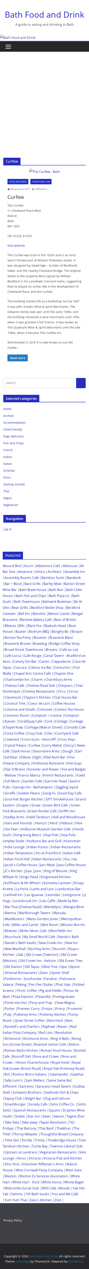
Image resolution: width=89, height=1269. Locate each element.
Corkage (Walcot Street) (44, 727)
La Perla (22, 889)
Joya (28, 871)
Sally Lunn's (14, 1080)
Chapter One (63, 673)
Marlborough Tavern (35, 913)
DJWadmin (41, 189)
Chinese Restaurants (39, 691)
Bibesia (10, 625)
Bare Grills (32, 583)
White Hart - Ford (25, 1182)
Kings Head (29, 877)
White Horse (51, 1182)
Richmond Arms (35, 1038)
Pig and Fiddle (50, 990)
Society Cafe (38, 1104)
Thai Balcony (26, 1128)
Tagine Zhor (76, 1116)
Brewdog (40, 643)
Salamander (58, 1074)
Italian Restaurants (47, 859)
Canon (44, 661)
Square (54, 1110)
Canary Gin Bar (25, 661)
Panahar (50, 978)
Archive (8, 416)
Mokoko (11, 930)
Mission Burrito (73, 924)
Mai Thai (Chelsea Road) (23, 907)
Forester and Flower (43, 769)
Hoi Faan (11, 829)
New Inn (71, 942)
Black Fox (34, 625)
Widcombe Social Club (22, 1188)
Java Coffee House (72, 865)
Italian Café (72, 853)
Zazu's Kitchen (41, 1200)
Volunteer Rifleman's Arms (43, 1164)
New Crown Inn (51, 942)
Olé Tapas (32, 966)
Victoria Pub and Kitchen (62, 1158)
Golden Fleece (29, 793)
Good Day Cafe (70, 793)
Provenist (74, 1008)
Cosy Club (34, 733)
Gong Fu (49, 793)
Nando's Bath (68, 936)
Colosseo (45, 709)
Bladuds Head (55, 625)
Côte (48, 733)
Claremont (13, 697)
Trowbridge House (61, 1140)
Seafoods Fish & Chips (61, 1092)
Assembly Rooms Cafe (22, 577)
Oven (44, 972)
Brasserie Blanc (61, 637)
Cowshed (12, 739)
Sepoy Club (13, 1098)
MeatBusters (14, 919)
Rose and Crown (46, 1056)
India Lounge (15, 847)
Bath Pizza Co (59, 595)
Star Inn (34, 1116)
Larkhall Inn (14, 894)
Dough (68, 751)
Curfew (15, 196)
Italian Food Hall (17, 859)
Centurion (62, 667)
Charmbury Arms (58, 679)
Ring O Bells (60, 1038)
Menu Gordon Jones (42, 919)
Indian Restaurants (66, 847)
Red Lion (46, 1032)
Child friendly (12, 429)
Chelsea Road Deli (41, 685)
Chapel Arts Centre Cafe (32, 673)
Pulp (8, 1014)
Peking (21, 984)
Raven (62, 1026)
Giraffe (10, 793)
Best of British (65, 619)
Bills (21, 625)
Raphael (48, 1026)
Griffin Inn (67, 811)
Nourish (59, 949)
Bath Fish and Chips (31, 595)
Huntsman (72, 841)
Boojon (77, 631)
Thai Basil (46, 1128)
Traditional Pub (41, 181)
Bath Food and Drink (44, 14)
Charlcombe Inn (17, 679)
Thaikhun (63, 1128)
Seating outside (14, 484)
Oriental (9, 471)
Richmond (12, 1038)
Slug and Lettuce (57, 1098)
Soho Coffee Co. (62, 1104)
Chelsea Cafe (14, 685)
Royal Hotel (60, 1062)
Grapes (23, 805)
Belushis (39, 613)
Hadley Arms (14, 817)
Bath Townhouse (27, 601)
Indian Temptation (19, 853)
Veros (21, 1158)
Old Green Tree (70, 960)
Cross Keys (66, 739)
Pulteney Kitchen (53, 1014)
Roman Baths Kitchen (21, 1050)
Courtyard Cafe (67, 733)
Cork (48, 721)
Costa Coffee (14, 733)
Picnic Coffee (27, 990)
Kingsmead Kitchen (56, 877)
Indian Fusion (37, 847)
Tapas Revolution (53, 1122)
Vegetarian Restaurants (58, 1152)
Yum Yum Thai (16, 1200)
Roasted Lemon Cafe (50, 1044)
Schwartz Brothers (27, 1092)
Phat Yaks (63, 984)
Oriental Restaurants (21, 972)
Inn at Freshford (48, 853)
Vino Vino (12, 1164)
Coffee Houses (64, 703)
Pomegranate (64, 996)
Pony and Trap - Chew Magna (52, 1002)
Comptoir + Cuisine (47, 715)
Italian (7, 464)
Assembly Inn (74, 571)
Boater (21, 631)
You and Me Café (65, 1194)
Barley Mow (52, 583)
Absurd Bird (12, 566)
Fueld (80, 775)
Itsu (67, 859)
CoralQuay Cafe (30, 721)
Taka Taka (12, 1122)
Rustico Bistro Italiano (30, 1074)
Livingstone (72, 894)
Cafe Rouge (32, 655)
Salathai (77, 1074)
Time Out (12, 1140)
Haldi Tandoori (38, 817)
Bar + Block (13, 583)
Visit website (16, 245)
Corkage (61, 721)
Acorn (28, 566)
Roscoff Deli (21, 1056)
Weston (11, 1176)
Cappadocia (61, 661)
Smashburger (15, 1104)
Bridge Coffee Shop (65, 643)
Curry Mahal (52, 745)
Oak (20, 954)
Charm (37, 679)
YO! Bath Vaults (37, 1194)
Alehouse (70, 566)
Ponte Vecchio (16, 1002)
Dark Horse (21, 751)
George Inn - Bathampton (33, 787)
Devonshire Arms (46, 751)
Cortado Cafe (75, 727)
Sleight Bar (33, 1098)
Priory (60, 1008)
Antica (40, 571)
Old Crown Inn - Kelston (37, 960)
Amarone (25, 571)
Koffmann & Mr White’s (23, 883)
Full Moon (12, 781)
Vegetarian (10, 505)
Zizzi (58, 1200)
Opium (74, 966)
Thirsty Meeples (25, 1134)
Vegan (7, 498)
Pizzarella (43, 996)
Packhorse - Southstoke (23, 978)
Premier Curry (28, 1008)
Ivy (75, 859)
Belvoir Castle (58, 613)
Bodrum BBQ (39, 631)
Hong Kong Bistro (27, 835)
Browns (52, 649)
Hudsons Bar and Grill (44, 841)
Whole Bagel (73, 1182)
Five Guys (74, 763)
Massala (59, 913)
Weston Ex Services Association (43, 1176)
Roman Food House (56, 1050)
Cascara (20, 667)
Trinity (40, 1140)
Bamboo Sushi (53, 577)
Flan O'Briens (15, 769)
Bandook (74, 577)
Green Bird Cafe (55, 805)
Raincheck (55, 1020)
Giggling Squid (67, 787)
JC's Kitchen (14, 871)
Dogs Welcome (13, 436)
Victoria (35, 1158)
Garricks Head (56, 781)
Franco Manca (29, 775)
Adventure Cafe (48, 566)
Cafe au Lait (69, 649)
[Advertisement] (44, 98)
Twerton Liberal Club (66, 1146)
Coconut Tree (15, 703)
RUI (7, 1074)
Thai (6, 491)
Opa (63, 966)
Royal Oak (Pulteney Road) (64, 1068)
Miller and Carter (25, 924)
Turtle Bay (40, 1146)
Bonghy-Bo (60, 631)
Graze (36, 805)
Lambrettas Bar (69, 889)
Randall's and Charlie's (22, 1026)
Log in (7, 529)
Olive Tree (50, 966)
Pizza (6, 477)
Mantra (10, 913)
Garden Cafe (32, 781)
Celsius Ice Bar (40, 667)
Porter (10, 1008)
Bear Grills (20, 607)
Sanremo (26, 1086)
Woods (64, 1188)
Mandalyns (52, 907)
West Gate (74, 1170)
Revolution (63, 1032)
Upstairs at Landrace (21, 1152)
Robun (74, 1044)
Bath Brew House (32, 589)
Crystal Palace (15, 745)
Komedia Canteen (57, 883)
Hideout (66, 823)
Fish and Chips (13, 443)
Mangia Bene (74, 907)
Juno (37, 871)
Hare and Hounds (18, 823)
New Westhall (15, 949)
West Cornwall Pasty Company (39, 1170)
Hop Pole (51, 835)
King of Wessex (55, 871)
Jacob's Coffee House (21, 865)
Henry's (41, 823)
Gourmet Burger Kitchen (24, 799)
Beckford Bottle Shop (47, 607)
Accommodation (14, 423)
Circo (62, 691)
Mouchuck (13, 936)
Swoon (58, 1116)
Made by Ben (68, 901)
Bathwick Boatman (56, 601)
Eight (37, 757)
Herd (54, 823)
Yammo (17, 1194)
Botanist (40, 637)
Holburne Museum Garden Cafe (46, 829)
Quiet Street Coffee (29, 1020)
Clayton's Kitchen (37, 697)
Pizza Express (23, 996)
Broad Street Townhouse (24, 649)
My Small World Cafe (39, 936)
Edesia (25, 757)
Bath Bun (56, 589)
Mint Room (49, 924)
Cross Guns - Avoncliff (39, 739)
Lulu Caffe (47, 901)
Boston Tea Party (18, 637)
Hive (79, 823)
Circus (73, 691)
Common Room (17, 715)
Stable (20, 1116)
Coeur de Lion (39, 703)
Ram (69, 1020)
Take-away (29, 1122)
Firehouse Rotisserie (48, 763)
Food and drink (18, 181)
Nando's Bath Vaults (20, 942)
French (8, 450)
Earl (79, 751)
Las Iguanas (34, 894)
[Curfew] (44, 172)
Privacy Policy (12, 1220)
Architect (55, 571)
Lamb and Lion (42, 889)
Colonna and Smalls (20, 709)
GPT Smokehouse (59, 799)
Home (7, 409)
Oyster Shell (60, 972)
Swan (46, 1116)
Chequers (65, 685)
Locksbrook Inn (25, 901)
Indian (7, 457)
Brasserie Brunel (17, 643)
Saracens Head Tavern (53, 1086)
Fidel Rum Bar (54, 757)
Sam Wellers (35, 1080)
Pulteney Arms (25, 1014)
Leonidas (53, 894)
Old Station (13, 966)
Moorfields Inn (60, 930)
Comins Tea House (69, 709)
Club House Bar (65, 697)
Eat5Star (11, 757)
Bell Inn (24, 613)
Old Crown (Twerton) (42, 954)
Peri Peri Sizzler (41, 984)
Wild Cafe (49, 1188)
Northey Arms (39, 949)
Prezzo (47, 1008)
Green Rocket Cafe (42, 811)
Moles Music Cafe (33, 930)
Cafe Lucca (13, 655)
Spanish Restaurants (30, 1110)
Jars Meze (47, 865)
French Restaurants (58, 775)
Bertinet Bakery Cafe (36, 619)
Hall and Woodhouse (69, 817)
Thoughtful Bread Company (61, 1134)
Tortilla (27, 1140)
